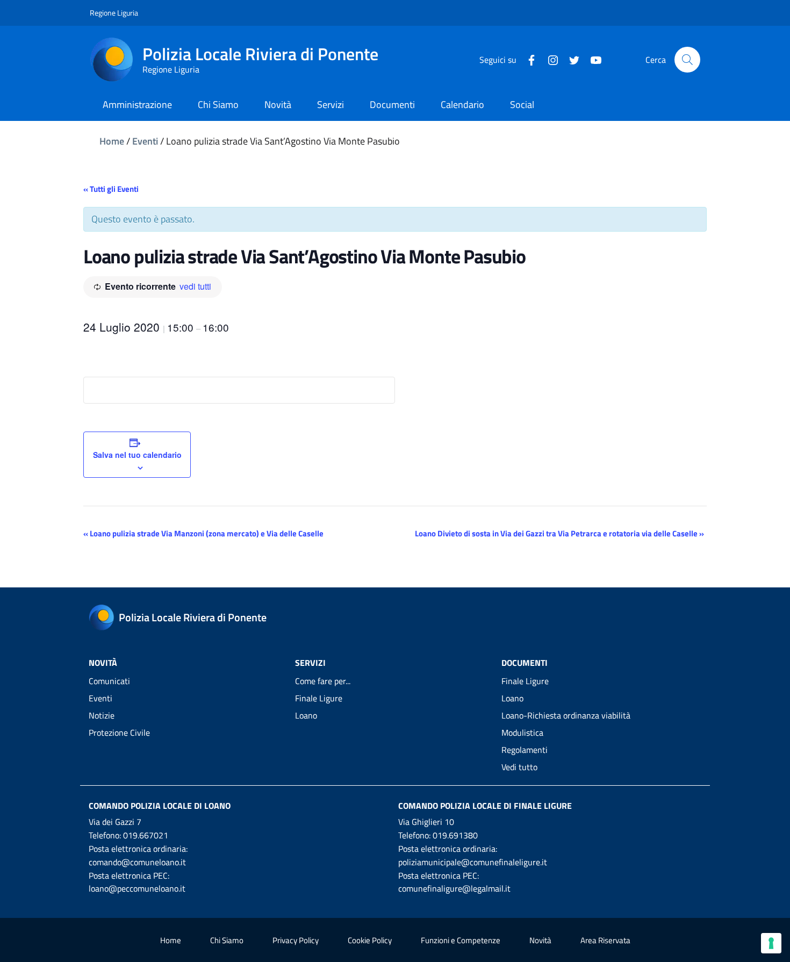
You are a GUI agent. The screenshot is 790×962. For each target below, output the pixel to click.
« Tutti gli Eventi (111, 189)
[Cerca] (687, 60)
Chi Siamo (226, 940)
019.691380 (455, 835)
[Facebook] (527, 59)
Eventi (145, 141)
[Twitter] (570, 59)
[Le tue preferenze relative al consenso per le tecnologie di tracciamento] (771, 943)
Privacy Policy (295, 940)
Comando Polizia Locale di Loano (160, 805)
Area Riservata (605, 940)
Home (111, 141)
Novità (540, 940)
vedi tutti (195, 286)
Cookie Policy (370, 940)
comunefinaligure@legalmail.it (454, 888)
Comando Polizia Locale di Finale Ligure (485, 805)
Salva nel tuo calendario (137, 454)
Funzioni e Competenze (460, 940)
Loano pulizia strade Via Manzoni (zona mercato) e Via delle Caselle (203, 533)
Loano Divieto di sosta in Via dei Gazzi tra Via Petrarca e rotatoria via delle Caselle (559, 533)
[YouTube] (591, 59)
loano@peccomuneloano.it (137, 888)
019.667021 (145, 835)
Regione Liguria (114, 12)
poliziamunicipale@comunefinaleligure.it (472, 862)
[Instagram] (548, 59)
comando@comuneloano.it (137, 862)
